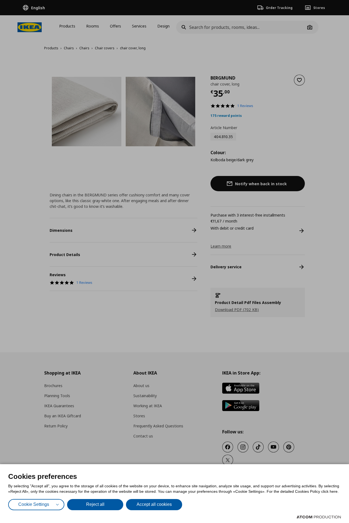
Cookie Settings (33, 504)
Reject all (95, 504)
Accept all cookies (154, 504)
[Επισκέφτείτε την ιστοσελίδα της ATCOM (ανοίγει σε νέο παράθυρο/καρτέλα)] (319, 517)
